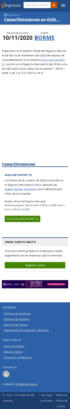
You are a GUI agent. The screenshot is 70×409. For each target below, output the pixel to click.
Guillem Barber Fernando (20, 189)
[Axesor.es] (35, 284)
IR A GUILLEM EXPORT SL (22, 219)
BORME (44, 37)
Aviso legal (46, 394)
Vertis (9, 394)
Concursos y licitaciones (18, 357)
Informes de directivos (17, 319)
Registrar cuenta (35, 265)
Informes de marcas (16, 324)
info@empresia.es (27, 384)
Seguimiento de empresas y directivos (26, 330)
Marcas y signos (13, 352)
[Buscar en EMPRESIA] (54, 5)
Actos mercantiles (14, 346)
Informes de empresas (17, 313)
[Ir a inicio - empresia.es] (12, 4)
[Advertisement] (35, 121)
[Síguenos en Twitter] (6, 375)
